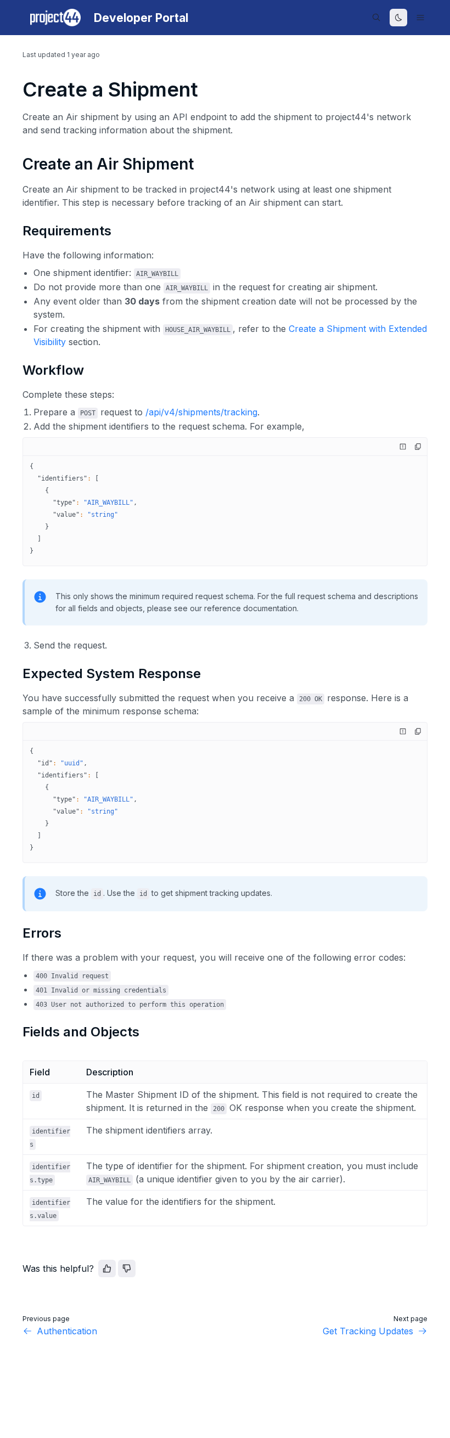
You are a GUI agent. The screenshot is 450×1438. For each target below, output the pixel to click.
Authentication (67, 1331)
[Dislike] (127, 1268)
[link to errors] (17, 933)
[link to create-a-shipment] (17, 89)
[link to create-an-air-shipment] (17, 164)
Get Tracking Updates (368, 1331)
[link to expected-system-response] (17, 674)
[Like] (107, 1268)
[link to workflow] (17, 370)
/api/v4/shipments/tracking (201, 412)
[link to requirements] (17, 231)
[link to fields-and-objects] (17, 1032)
